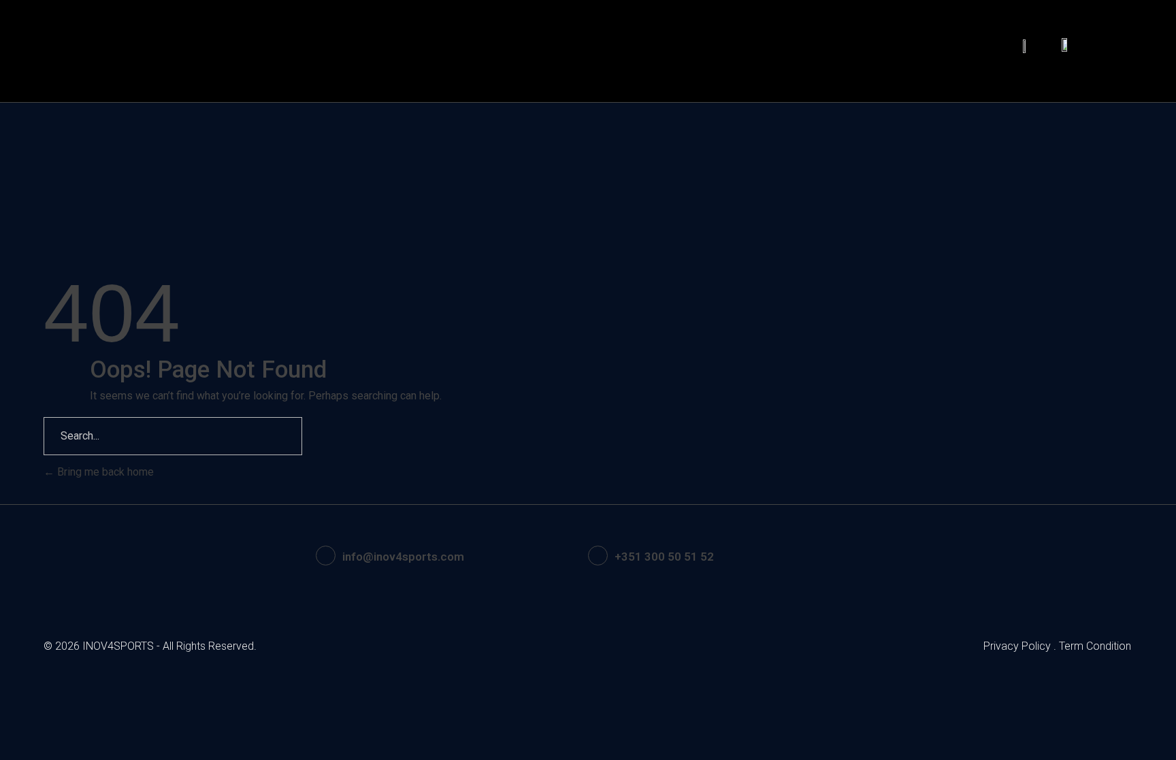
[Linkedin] (978, 556)
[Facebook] (941, 556)
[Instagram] (1015, 556)
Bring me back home (104, 471)
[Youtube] (1053, 556)
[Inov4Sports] (95, 51)
